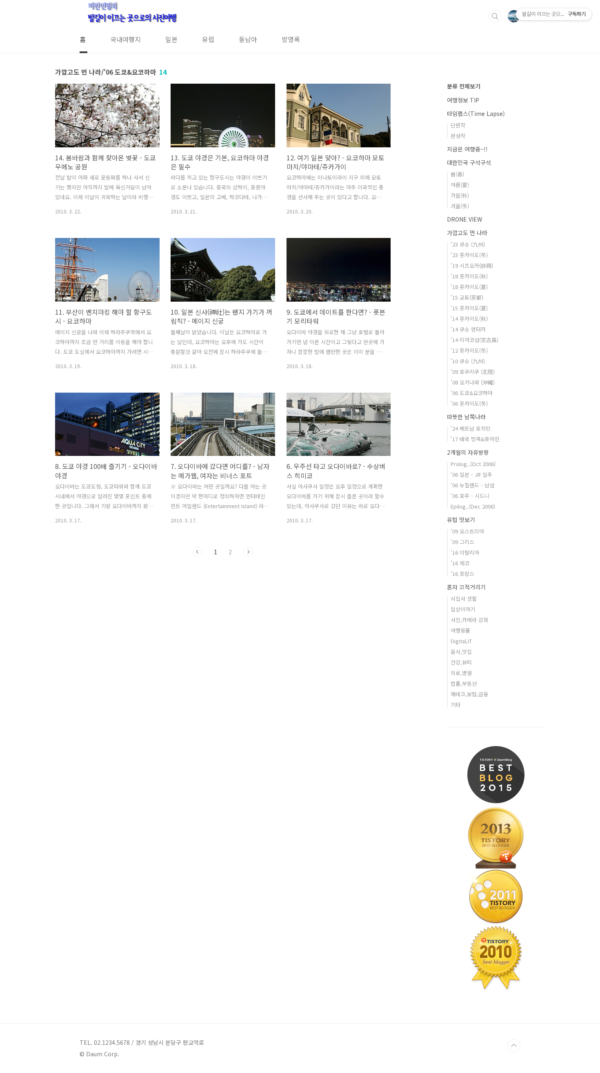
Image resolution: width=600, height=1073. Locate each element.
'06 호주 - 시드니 (470, 496)
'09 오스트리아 (467, 531)
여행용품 (460, 630)
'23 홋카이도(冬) (469, 255)
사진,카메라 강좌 (469, 620)
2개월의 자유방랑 (468, 452)
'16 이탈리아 (465, 552)
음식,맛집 (461, 651)
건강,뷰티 (461, 662)
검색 (495, 16)
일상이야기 (463, 609)
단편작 (458, 125)
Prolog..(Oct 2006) (473, 464)
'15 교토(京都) (467, 297)
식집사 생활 (464, 598)
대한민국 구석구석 (469, 162)
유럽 (208, 39)
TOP (513, 1045)
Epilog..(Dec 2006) (473, 506)
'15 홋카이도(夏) (469, 308)
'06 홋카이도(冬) (469, 403)
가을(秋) (460, 195)
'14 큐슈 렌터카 (468, 329)
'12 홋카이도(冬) (469, 350)
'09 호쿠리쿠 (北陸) (473, 371)
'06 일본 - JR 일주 (471, 474)
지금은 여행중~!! (467, 149)
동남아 (248, 39)
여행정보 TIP (463, 100)
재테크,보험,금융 (469, 694)
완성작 (458, 136)
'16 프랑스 (462, 574)
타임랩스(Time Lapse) (476, 113)
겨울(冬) (460, 206)
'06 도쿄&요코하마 (472, 393)
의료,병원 (461, 673)
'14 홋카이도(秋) (469, 318)
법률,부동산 (464, 683)
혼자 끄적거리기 (466, 587)
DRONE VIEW (464, 219)
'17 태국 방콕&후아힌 (475, 439)
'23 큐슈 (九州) (468, 244)
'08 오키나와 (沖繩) (473, 382)
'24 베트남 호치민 (471, 428)
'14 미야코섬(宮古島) (474, 340)
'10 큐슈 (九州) (468, 361)
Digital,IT (461, 641)
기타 (455, 705)
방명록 (291, 39)
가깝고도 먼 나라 (467, 233)
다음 (248, 552)
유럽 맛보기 (461, 519)
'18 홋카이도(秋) (469, 276)
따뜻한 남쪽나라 (466, 417)
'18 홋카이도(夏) (469, 287)
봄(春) (457, 174)
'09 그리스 (462, 542)
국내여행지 (125, 39)
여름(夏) (460, 185)
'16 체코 (460, 563)
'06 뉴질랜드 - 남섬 (472, 485)
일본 (171, 39)
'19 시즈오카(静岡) (472, 265)
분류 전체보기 (463, 86)
